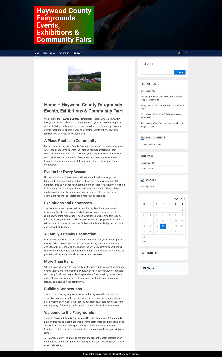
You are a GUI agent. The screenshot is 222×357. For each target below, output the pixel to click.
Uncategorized (147, 187)
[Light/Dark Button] (180, 53)
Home (36, 53)
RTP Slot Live (148, 268)
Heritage (77, 53)
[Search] (186, 53)
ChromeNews (119, 354)
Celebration (49, 53)
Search (147, 64)
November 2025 (148, 163)
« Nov (143, 242)
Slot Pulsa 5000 (148, 91)
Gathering (64, 53)
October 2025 (147, 168)
